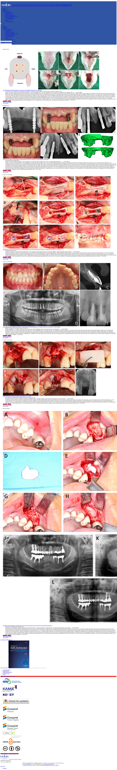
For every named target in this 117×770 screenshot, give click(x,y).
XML (6, 101)
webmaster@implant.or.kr (49, 764)
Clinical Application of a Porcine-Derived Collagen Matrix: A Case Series (17, 396)
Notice (6, 20)
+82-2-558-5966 (27, 764)
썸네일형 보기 (10, 639)
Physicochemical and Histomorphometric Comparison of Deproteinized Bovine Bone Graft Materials (22, 90)
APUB (57, 765)
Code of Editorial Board (10, 18)
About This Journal (9, 12)
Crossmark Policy (8, 19)
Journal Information (6, 11)
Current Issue (5, 9)
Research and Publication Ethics (11, 16)
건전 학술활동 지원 (9, 21)
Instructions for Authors (9, 14)
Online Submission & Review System (7, 676)
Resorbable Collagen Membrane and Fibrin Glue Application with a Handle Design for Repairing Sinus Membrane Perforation (27, 625)
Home (4, 8)
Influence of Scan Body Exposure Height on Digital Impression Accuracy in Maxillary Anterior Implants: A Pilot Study (26, 159)
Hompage (5, 768)
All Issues (5, 10)
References (5, 102)
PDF (4, 101)
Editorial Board (8, 13)
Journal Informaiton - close (13, 753)
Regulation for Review (9, 17)
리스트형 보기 (3, 639)
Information (9, 102)
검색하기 (14, 41)
